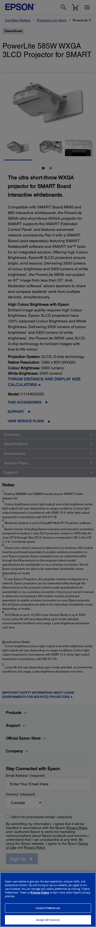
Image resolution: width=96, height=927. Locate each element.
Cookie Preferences (48, 908)
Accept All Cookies (48, 920)
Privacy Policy (40, 892)
